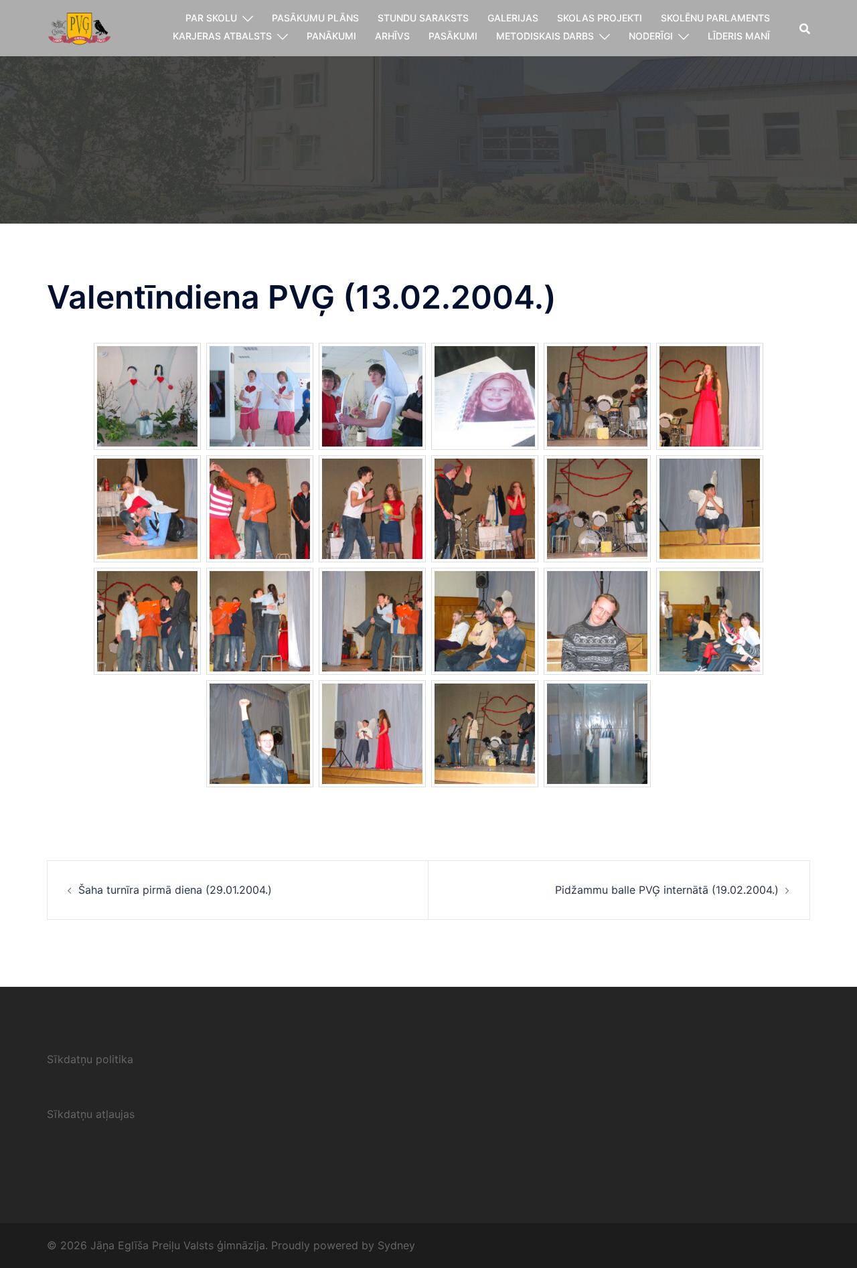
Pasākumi (452, 36)
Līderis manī (739, 36)
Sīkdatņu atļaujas (91, 1114)
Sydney (396, 1245)
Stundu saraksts (423, 17)
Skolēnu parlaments (715, 17)
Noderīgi (651, 36)
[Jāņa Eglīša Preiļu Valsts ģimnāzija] (79, 26)
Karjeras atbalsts (222, 36)
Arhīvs (392, 36)
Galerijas (512, 17)
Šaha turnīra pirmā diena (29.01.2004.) (175, 889)
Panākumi (331, 36)
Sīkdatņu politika (90, 1059)
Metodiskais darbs (545, 36)
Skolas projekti (599, 17)
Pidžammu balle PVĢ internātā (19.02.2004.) (667, 889)
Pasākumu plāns (315, 17)
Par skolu (211, 17)
